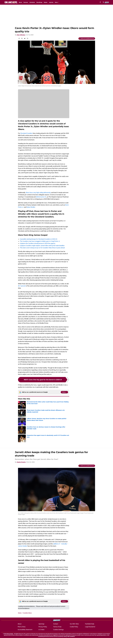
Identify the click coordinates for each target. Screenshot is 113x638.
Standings (39, 2)
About (19, 624)
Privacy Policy (43, 627)
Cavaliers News (27, 613)
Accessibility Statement (25, 629)
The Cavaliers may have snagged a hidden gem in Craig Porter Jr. (40, 241)
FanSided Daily (89, 624)
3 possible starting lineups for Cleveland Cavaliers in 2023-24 (38, 239)
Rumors (26, 2)
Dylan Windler (31, 207)
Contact (55, 624)
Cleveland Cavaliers (26, 133)
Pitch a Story (21, 627)
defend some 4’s (41, 197)
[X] (103, 2)
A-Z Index (41, 629)
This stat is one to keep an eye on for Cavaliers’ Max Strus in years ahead (42, 248)
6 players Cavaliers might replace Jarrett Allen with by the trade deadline (42, 245)
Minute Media (9, 633)
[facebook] (100, 2)
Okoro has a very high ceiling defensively (38, 192)
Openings (41, 624)
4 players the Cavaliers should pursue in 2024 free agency (37, 243)
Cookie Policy (74, 627)
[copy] (27, 38)
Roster (45, 2)
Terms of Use (57, 627)
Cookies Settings (58, 629)
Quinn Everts (21, 462)
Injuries (51, 2)
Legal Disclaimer (90, 627)
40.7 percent (22, 286)
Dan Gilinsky (21, 35)
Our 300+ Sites (74, 624)
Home (19, 613)
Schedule (32, 2)
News (20, 2)
